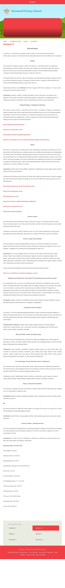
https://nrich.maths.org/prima (12, 211)
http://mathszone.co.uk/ (10, 196)
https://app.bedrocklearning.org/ (13, 125)
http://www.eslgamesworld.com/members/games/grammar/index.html (26, 140)
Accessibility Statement (46, 552)
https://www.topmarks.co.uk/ (12, 130)
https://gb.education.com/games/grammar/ (17, 135)
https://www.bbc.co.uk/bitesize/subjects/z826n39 (19, 201)
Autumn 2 (34, 41)
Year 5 (26, 41)
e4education (24, 552)
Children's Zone (15, 41)
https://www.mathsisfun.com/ (13, 206)
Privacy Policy (30, 555)
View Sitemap (33, 552)
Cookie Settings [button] (40, 555)
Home (5, 41)
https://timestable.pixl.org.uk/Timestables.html (19, 186)
